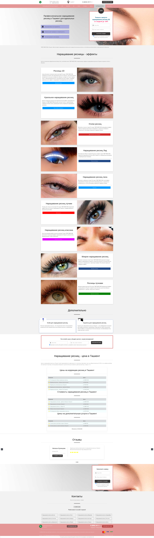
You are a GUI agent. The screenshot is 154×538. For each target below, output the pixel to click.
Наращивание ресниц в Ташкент (50, 6)
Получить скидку (58, 239)
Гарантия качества (95, 293)
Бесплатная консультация (94, 134)
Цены (91, 6)
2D (73, 6)
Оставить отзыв (57, 455)
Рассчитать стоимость (58, 108)
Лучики (85, 6)
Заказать (94, 187)
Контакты (109, 6)
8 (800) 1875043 (88, 2)
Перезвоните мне (107, 2)
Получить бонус (94, 161)
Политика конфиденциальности (52, 535)
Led (62, 6)
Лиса (79, 6)
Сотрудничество (100, 6)
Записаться (58, 212)
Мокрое (68, 6)
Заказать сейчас (94, 268)
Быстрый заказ (58, 83)
